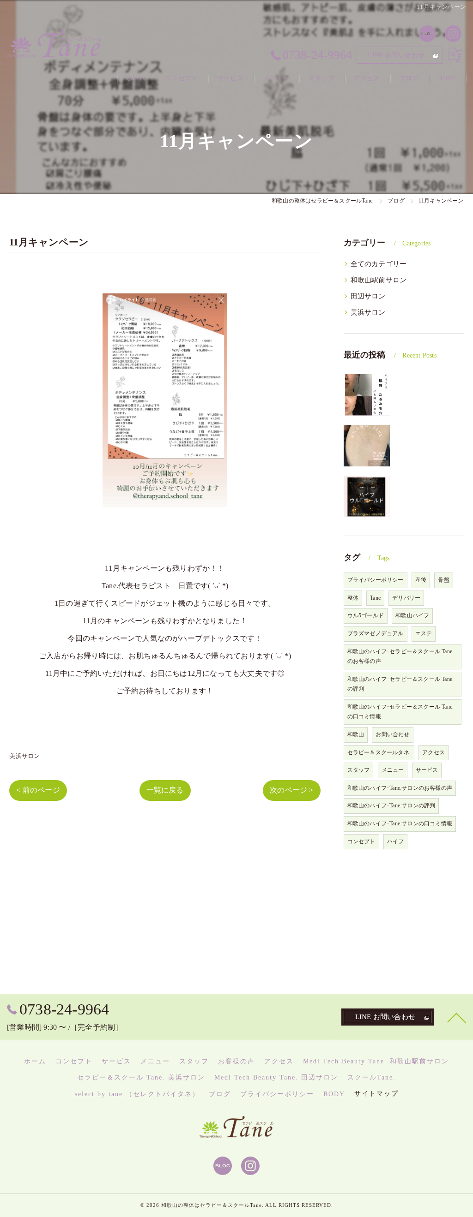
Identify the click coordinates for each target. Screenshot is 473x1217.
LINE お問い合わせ (396, 55)
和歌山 (355, 734)
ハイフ (395, 841)
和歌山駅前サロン (379, 280)
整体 (352, 598)
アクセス (433, 752)
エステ (423, 633)
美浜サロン (24, 755)
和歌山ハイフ (412, 615)
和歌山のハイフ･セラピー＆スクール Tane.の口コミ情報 (400, 712)
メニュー (393, 770)
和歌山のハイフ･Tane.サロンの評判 (391, 805)
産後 (420, 580)
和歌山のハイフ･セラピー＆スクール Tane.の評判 (400, 684)
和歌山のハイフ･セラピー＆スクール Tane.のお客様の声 (400, 656)
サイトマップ (376, 1093)
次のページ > (291, 790)
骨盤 (443, 580)
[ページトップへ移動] (457, 1017)
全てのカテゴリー (379, 264)
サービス (427, 770)
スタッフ (358, 770)
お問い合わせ (392, 734)
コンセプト (361, 841)
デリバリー (406, 598)
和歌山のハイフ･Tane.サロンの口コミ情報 (399, 823)
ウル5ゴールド (365, 615)
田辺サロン (368, 296)
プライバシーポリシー (375, 580)
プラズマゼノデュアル (375, 633)
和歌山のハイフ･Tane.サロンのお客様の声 (399, 788)
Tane (375, 598)
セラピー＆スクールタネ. (379, 752)
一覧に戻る (165, 790)
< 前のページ (38, 790)
